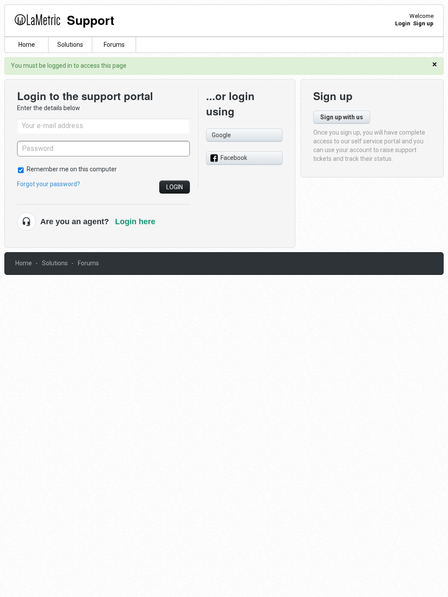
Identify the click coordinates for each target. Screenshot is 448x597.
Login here (135, 221)
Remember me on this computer (72, 169)
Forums (114, 44)
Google (221, 135)
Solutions (70, 44)
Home (26, 44)
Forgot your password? (48, 183)
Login (174, 187)
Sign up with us (341, 117)
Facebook (233, 157)
